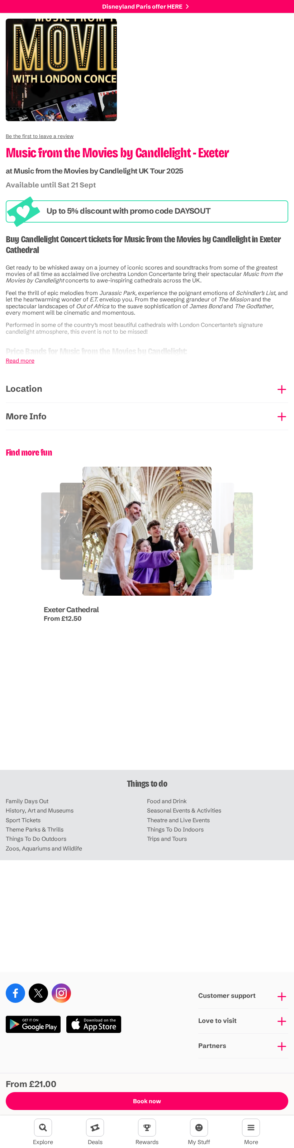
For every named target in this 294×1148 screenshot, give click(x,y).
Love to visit (217, 1020)
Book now (147, 1101)
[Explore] (43, 1128)
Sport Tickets (23, 820)
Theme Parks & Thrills (34, 829)
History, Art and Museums (40, 810)
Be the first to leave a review (40, 136)
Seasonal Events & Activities (184, 810)
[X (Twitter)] (38, 993)
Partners (212, 1046)
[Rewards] (147, 1128)
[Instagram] (61, 993)
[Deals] (95, 1128)
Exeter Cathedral (71, 609)
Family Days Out (27, 801)
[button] (40, 136)
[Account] (199, 1128)
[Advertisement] (147, 714)
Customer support (227, 995)
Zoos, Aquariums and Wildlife (44, 848)
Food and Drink (167, 801)
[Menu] (251, 1128)
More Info (26, 416)
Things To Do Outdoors (36, 838)
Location (24, 389)
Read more (20, 360)
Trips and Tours (167, 838)
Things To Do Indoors (175, 829)
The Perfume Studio (125, 596)
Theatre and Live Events (178, 820)
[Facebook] (15, 993)
